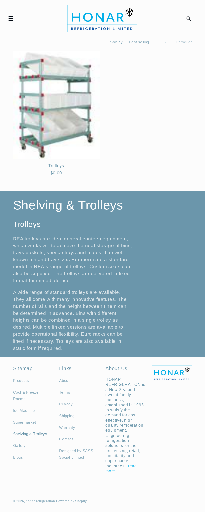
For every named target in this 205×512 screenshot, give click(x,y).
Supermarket (24, 422)
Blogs (18, 457)
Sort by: (117, 42)
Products (21, 381)
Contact (66, 439)
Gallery (19, 446)
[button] (11, 18)
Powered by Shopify (71, 501)
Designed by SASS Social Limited (76, 454)
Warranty (67, 428)
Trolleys (56, 165)
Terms (64, 392)
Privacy (66, 404)
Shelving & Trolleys (30, 434)
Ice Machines (25, 411)
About (64, 381)
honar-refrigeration (40, 501)
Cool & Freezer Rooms (26, 395)
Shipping (66, 416)
